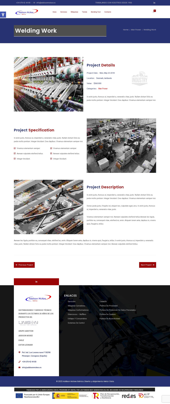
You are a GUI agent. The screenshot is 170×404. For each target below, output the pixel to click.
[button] (3, 15)
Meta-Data (109, 381)
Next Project (146, 265)
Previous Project (26, 265)
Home (125, 29)
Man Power (136, 29)
